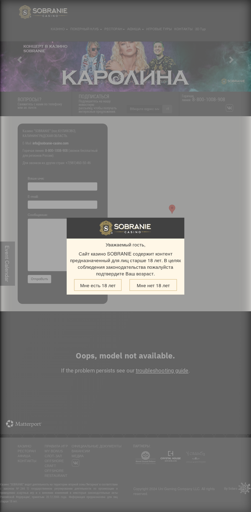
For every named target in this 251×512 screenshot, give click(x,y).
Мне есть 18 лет (98, 285)
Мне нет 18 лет (153, 285)
